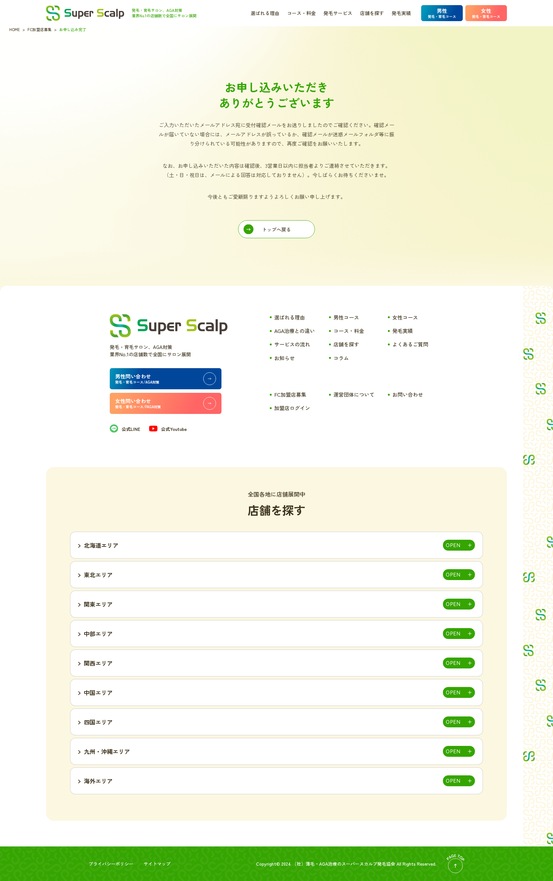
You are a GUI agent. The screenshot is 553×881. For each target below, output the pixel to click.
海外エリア (98, 781)
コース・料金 (301, 13)
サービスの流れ (292, 344)
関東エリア (98, 604)
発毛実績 (401, 13)
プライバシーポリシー (111, 864)
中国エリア (98, 692)
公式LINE (131, 429)
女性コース (405, 317)
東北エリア (98, 574)
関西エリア (98, 663)
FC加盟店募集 (290, 394)
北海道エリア (101, 545)
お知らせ (284, 358)
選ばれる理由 (265, 13)
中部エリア (98, 633)
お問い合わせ (407, 394)
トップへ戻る (276, 229)
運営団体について (353, 394)
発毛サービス (338, 13)
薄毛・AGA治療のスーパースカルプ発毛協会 (350, 864)
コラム (341, 358)
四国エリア (98, 722)
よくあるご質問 (410, 344)
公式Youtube (174, 429)
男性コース (346, 317)
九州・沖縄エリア (107, 751)
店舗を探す (372, 13)
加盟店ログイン (292, 408)
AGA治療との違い (294, 331)
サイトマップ (157, 864)
